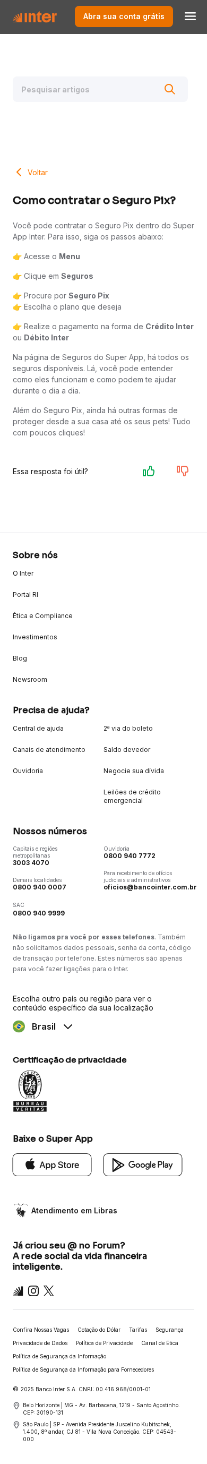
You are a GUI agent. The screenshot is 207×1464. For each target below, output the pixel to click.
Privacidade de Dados (40, 1343)
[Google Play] (143, 1164)
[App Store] (52, 1164)
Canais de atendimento (49, 750)
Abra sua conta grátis (124, 16)
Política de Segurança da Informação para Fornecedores (83, 1369)
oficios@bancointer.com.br (150, 887)
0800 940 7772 (130, 856)
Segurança (170, 1329)
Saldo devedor (127, 750)
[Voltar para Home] (34, 16)
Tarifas (138, 1329)
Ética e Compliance (43, 616)
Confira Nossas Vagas (41, 1329)
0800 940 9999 (39, 913)
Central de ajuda (38, 728)
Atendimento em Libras (74, 1210)
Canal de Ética (159, 1343)
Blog (20, 658)
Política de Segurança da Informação (59, 1356)
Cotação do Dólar (98, 1329)
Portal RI (25, 594)
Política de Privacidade (104, 1343)
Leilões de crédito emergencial (132, 796)
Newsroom (30, 679)
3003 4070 (31, 863)
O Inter (23, 573)
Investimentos (35, 637)
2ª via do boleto (128, 728)
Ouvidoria (28, 771)
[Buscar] (169, 89)
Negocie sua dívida (134, 771)
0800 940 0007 (39, 887)
